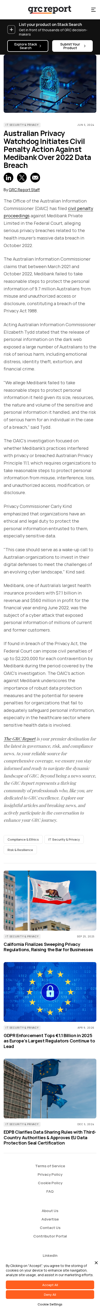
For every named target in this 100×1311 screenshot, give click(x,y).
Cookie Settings (50, 1304)
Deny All (50, 1294)
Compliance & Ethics (23, 839)
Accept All (50, 1285)
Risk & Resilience (20, 850)
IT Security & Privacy (22, 125)
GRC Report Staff (24, 189)
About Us (50, 1210)
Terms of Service (50, 1165)
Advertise (50, 1219)
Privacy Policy (50, 1174)
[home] (45, 10)
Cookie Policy (50, 1182)
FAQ (50, 1191)
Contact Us (50, 1227)
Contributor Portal (50, 1236)
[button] (93, 10)
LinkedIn (50, 1255)
